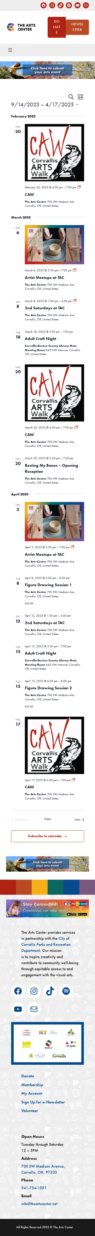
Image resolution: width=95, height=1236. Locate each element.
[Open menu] (10, 50)
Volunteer (29, 1110)
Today (47, 819)
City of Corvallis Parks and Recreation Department (46, 944)
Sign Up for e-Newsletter (43, 1101)
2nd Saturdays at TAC (45, 308)
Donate (56, 27)
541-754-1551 (34, 1187)
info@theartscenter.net (39, 1203)
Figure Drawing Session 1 (48, 584)
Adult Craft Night (40, 338)
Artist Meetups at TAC (44, 277)
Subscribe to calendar (45, 836)
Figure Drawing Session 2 (48, 688)
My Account (31, 1093)
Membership (32, 1084)
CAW (29, 194)
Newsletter (77, 27)
